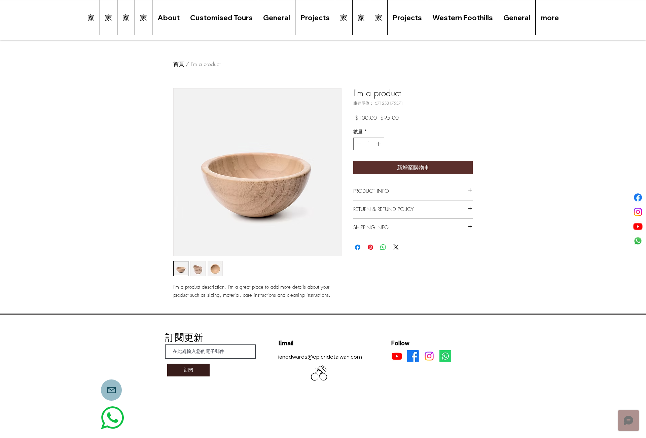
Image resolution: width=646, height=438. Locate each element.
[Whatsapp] (638, 240)
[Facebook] (638, 197)
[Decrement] (358, 144)
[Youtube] (638, 226)
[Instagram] (638, 212)
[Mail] (111, 390)
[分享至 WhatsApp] (383, 247)
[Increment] (379, 144)
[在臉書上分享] (358, 247)
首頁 (178, 64)
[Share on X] (396, 247)
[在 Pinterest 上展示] (370, 247)
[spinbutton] (369, 144)
